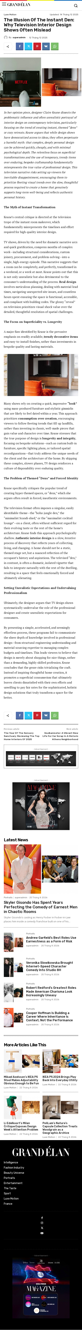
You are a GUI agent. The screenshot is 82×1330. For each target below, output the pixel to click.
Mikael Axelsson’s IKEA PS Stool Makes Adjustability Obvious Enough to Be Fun (21, 1080)
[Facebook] (19, 46)
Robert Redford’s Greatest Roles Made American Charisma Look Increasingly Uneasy (51, 991)
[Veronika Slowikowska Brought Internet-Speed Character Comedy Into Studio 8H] (13, 967)
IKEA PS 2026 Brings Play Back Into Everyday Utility (60, 1078)
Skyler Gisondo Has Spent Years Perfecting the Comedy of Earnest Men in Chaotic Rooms (40, 907)
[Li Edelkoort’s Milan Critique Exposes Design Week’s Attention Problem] (22, 1107)
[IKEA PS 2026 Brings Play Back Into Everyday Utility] (60, 1061)
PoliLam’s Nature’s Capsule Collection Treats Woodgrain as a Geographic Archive (60, 1128)
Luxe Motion (10, 15)
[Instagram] (42, 1223)
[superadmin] (6, 37)
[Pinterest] (37, 46)
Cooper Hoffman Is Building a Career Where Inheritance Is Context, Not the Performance (49, 1016)
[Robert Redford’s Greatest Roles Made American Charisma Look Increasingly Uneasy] (13, 992)
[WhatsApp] (55, 46)
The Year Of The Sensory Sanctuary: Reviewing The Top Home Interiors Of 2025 (21, 736)
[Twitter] (28, 46)
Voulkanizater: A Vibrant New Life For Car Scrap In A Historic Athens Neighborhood (60, 736)
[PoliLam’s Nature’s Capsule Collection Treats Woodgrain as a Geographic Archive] (60, 1107)
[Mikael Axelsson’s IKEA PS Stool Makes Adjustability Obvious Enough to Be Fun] (22, 1061)
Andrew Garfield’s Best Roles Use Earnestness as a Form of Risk (51, 939)
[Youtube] (42, 1233)
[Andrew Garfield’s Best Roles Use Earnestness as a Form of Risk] (13, 942)
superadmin (19, 37)
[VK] (46, 46)
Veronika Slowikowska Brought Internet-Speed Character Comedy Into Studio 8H (49, 966)
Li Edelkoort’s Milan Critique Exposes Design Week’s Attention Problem (21, 1126)
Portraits (8, 898)
